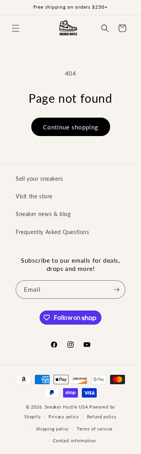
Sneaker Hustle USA (66, 406)
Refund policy (102, 416)
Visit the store (34, 196)
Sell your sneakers (39, 178)
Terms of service (95, 428)
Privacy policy (64, 416)
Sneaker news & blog (43, 214)
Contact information (74, 440)
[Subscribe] (116, 289)
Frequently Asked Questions (52, 232)
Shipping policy (52, 428)
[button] (15, 28)
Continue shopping (70, 127)
